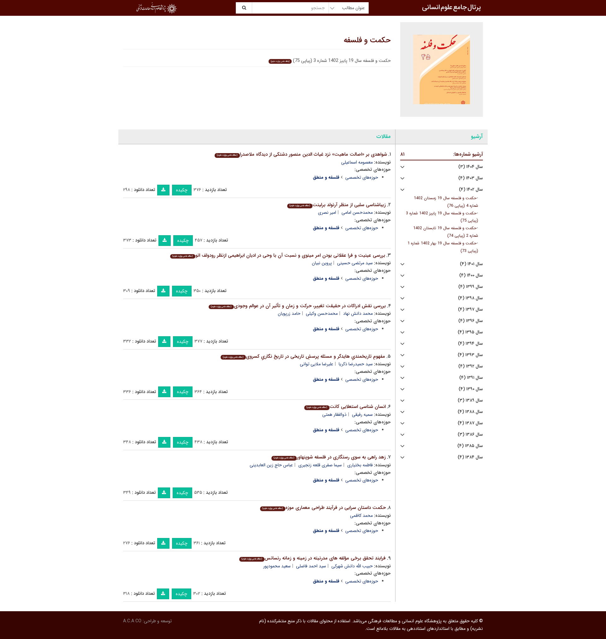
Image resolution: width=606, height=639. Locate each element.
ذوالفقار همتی (334, 414)
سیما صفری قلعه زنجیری (320, 465)
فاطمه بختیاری (360, 465)
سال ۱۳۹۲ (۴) (470, 366)
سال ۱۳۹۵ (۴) (470, 332)
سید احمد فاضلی (311, 566)
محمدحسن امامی (357, 212)
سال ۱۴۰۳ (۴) (470, 178)
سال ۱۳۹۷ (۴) (470, 309)
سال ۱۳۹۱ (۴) (471, 377)
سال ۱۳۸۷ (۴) (470, 423)
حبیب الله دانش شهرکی (352, 566)
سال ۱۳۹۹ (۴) (470, 287)
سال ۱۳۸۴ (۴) (470, 457)
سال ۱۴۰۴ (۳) (470, 167)
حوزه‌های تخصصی (361, 177)
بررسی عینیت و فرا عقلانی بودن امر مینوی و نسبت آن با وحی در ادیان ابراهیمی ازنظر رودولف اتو (278, 255)
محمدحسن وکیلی (322, 313)
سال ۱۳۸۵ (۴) (470, 446)
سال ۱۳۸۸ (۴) (470, 412)
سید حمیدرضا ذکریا (356, 364)
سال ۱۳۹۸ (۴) (470, 298)
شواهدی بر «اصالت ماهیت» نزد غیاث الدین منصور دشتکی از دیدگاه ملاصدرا (302, 154)
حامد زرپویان (289, 313)
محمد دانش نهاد (358, 313)
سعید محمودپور (277, 566)
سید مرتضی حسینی (355, 263)
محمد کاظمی (361, 515)
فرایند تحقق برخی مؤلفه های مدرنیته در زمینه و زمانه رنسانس (313, 558)
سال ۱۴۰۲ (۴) (471, 189)
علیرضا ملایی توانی (316, 364)
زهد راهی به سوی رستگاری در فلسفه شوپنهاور (329, 457)
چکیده (181, 190)
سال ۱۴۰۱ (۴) (471, 264)
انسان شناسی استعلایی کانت (345, 406)
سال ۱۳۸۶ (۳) (470, 434)
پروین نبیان (322, 263)
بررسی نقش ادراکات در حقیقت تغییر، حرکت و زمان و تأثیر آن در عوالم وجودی (298, 306)
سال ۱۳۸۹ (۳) (470, 400)
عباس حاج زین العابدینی (271, 465)
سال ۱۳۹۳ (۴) (470, 355)
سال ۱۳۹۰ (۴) (471, 389)
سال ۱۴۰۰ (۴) (471, 275)
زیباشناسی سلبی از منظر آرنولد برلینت (337, 205)
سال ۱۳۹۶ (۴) (470, 321)
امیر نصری (327, 212)
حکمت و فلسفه (367, 40)
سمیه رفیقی (362, 414)
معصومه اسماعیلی (357, 162)
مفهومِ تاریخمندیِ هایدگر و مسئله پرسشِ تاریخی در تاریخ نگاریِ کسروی (304, 356)
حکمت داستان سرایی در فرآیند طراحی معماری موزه (323, 507)
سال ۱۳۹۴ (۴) (470, 343)
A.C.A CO (132, 621)
